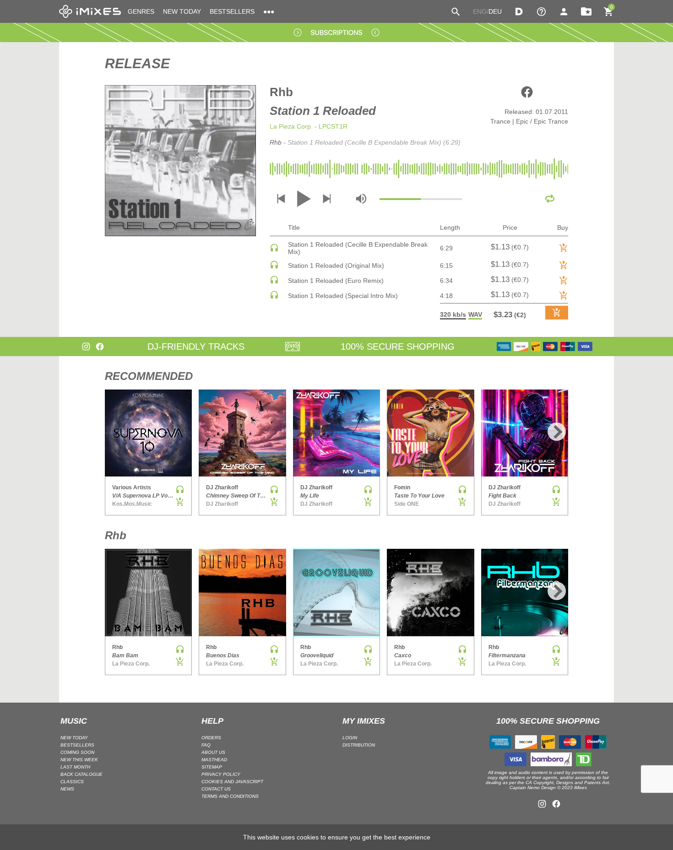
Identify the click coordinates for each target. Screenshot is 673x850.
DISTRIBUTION (358, 744)
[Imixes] (90, 11)
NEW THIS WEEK (79, 759)
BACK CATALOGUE (81, 774)
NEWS (67, 788)
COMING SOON (77, 752)
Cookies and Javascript (232, 781)
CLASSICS (72, 781)
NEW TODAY (182, 11)
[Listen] (274, 250)
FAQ (206, 744)
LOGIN (349, 737)
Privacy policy (220, 774)
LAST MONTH (75, 766)
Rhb (281, 92)
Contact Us (216, 788)
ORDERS (211, 737)
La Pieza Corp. (291, 126)
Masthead (214, 759)
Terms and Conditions (230, 796)
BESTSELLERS (232, 11)
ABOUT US (213, 752)
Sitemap (211, 766)
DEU (495, 11)
